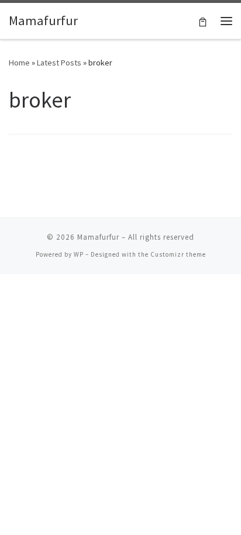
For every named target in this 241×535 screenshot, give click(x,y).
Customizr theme (178, 254)
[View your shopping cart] (203, 21)
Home (19, 62)
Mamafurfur (98, 237)
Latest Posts (59, 62)
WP (79, 254)
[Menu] (226, 21)
